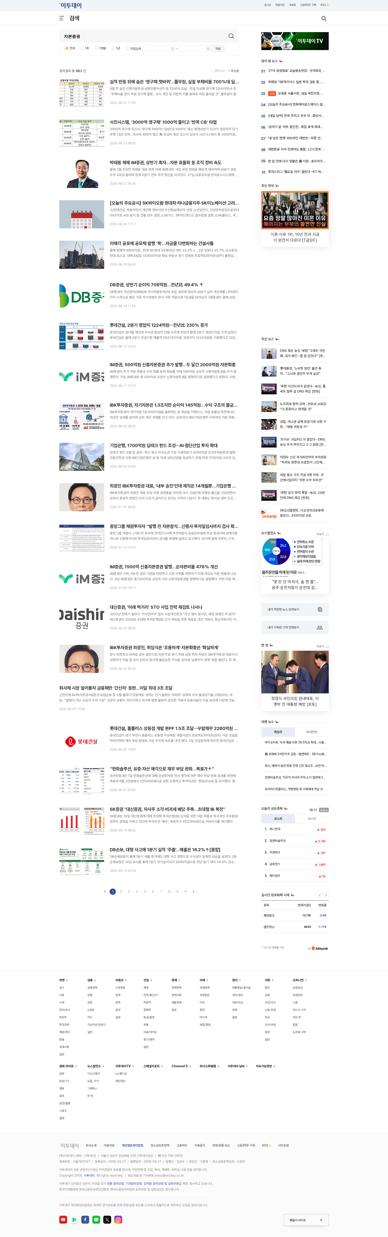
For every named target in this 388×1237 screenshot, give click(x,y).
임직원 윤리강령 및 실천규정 (161, 1183)
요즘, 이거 (93, 1081)
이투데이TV (123, 1066)
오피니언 (298, 980)
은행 (89, 995)
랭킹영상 (120, 1081)
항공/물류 (148, 1017)
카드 (89, 1017)
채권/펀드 (64, 1032)
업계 (117, 995)
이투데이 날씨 (236, 1066)
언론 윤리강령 (115, 1183)
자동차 (147, 1002)
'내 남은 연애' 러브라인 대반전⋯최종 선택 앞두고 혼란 (304, 138)
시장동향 (120, 987)
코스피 (278, 818)
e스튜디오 (121, 1073)
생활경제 (176, 1002)
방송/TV (64, 1081)
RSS (323, 5)
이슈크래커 (93, 1073)
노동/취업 (270, 1010)
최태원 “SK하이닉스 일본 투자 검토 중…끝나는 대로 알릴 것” (308, 82)
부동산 (119, 980)
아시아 (203, 1017)
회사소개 (91, 1145)
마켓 (62, 980)
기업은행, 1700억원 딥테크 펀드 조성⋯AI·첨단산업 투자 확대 (164, 445)
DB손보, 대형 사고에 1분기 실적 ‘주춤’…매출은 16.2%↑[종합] (165, 849)
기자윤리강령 (134, 1183)
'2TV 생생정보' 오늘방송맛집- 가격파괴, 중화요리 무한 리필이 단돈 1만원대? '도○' (323, 71)
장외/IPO (64, 1010)
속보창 (292, 5)
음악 (61, 1096)
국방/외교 (237, 1002)
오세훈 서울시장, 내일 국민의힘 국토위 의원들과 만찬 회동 (312, 93)
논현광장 (298, 995)
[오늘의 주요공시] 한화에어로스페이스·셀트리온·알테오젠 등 (308, 104)
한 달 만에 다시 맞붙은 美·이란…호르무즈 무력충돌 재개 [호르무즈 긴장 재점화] (321, 161)
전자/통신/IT (150, 995)
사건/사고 (270, 1002)
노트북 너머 (299, 1032)
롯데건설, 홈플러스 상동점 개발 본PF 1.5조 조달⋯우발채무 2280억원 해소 (176, 728)
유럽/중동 (205, 1024)
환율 (61, 1039)
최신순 (235, 71)
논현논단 (298, 987)
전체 (72, 48)
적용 (218, 49)
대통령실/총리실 (241, 987)
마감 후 (297, 1017)
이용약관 (109, 1145)
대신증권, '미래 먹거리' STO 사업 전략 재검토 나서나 (156, 607)
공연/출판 (64, 1103)
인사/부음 (270, 1024)
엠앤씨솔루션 (277, 840)
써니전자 (274, 829)
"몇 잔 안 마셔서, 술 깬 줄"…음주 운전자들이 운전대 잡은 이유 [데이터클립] (295, 587)
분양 (117, 1010)
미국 (202, 1002)
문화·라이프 (66, 1066)
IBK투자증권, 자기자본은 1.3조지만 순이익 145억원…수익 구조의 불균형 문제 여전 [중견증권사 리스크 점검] (205, 405)
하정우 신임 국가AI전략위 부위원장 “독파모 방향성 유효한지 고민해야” (303, 462)
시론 (295, 1002)
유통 (145, 1024)
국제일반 (204, 995)
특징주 (278, 732)
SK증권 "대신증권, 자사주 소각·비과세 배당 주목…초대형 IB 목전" (167, 809)
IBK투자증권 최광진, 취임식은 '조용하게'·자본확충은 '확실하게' (164, 647)
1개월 (102, 48)
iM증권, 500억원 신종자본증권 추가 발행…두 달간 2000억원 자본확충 (173, 364)
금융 (90, 980)
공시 (61, 987)
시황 (61, 995)
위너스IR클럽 (208, 1066)
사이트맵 (283, 1145)
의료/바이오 (150, 1032)
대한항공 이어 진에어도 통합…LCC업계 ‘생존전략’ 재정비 (306, 149)
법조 (267, 987)
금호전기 (274, 864)
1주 (87, 48)
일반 (61, 1054)
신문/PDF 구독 (308, 5)
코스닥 (312, 818)
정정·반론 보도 (221, 1145)
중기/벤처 (148, 1039)
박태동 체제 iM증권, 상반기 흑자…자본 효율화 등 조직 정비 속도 (165, 162)
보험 (89, 1002)
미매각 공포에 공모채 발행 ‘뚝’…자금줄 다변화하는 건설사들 (162, 243)
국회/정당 (237, 995)
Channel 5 (180, 1066)
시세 (61, 1002)
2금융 (90, 1010)
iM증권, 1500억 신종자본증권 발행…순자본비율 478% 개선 (164, 566)
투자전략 (311, 732)
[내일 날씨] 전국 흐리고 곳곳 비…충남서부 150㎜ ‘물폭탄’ (307, 116)
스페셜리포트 (151, 1066)
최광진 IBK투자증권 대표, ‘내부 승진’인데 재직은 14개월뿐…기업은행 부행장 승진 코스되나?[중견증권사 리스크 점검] (212, 486)
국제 (202, 980)
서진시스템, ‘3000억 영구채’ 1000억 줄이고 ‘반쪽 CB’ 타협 (163, 122)
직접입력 (135, 49)
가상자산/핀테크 (96, 1024)
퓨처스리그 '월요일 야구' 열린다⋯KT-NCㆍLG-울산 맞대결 (308, 172)
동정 (267, 1032)
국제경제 (204, 987)
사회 (267, 980)
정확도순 (219, 71)
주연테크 (274, 852)
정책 (117, 1002)
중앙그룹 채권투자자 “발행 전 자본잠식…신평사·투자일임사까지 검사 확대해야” (179, 526)
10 (185, 891)
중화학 (147, 1010)
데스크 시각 (299, 1010)
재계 (145, 987)
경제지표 (176, 995)
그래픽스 (92, 1088)
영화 (61, 1088)
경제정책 (176, 987)
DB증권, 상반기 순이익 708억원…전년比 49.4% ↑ (156, 284)
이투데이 (89, 1175)
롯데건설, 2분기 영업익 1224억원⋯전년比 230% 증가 (159, 325)
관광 (61, 1073)
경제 (174, 980)
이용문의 (199, 1145)
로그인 (267, 5)
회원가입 (280, 5)
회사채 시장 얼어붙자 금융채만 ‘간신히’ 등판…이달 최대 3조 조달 (115, 688)
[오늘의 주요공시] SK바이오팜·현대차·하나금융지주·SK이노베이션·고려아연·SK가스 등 (186, 203)
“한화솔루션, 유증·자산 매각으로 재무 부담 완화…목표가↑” (162, 769)
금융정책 (92, 987)
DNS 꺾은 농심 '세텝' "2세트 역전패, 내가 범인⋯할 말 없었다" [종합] (302, 356)
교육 (267, 995)
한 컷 (90, 1096)
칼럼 (295, 1024)
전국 (267, 1017)
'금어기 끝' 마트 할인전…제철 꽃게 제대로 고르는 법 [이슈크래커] (311, 127)
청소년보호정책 (159, 1145)
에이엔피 (274, 876)
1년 (118, 48)
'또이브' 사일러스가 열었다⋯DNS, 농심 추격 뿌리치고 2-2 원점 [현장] (303, 444)
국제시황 (64, 1047)
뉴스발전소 (94, 1066)
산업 (146, 980)
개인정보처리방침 (132, 1145)
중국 (202, 1010)
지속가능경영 (264, 1066)
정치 (235, 980)
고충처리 (181, 1145)
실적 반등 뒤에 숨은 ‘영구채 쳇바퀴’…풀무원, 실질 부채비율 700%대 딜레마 (176, 81)
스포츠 (63, 1110)
